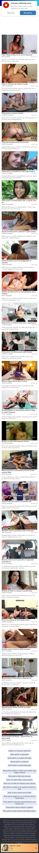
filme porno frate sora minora (19, 776)
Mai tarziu (11, 13)
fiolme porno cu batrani (19, 762)
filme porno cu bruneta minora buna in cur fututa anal (19, 803)
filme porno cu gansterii (19, 754)
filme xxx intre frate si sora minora (19, 780)
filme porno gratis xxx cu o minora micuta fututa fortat (19, 797)
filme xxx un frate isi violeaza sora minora (19, 783)
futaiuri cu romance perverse (19, 751)
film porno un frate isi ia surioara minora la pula (19, 788)
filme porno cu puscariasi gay (19, 765)
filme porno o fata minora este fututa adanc (19, 811)
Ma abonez (28, 13)
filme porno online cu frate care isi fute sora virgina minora (19, 771)
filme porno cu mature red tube (19, 758)
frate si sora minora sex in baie (19, 793)
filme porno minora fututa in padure (19, 807)
